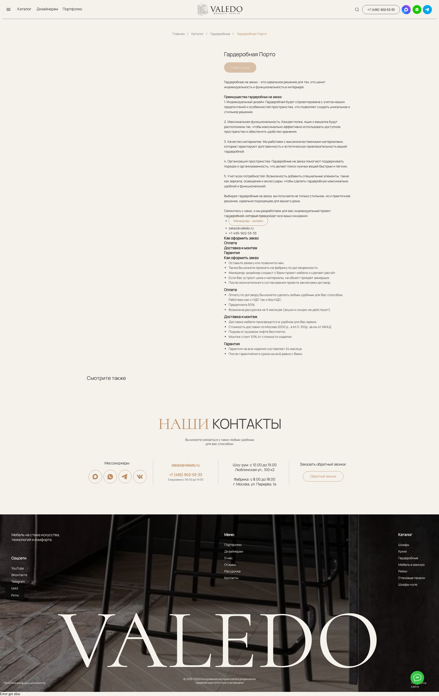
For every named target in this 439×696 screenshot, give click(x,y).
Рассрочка (232, 571)
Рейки (402, 571)
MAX (14, 588)
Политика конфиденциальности (25, 683)
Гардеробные (220, 34)
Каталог (24, 8)
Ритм (15, 595)
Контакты (231, 578)
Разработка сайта (418, 684)
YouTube (17, 568)
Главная (178, 34)
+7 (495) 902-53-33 (185, 474)
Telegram (18, 581)
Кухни (402, 551)
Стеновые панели (411, 578)
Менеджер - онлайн (248, 221)
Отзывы (230, 564)
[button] (8, 9)
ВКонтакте (19, 575)
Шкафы (403, 545)
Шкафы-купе (407, 584)
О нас (228, 558)
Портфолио (72, 8)
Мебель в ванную (411, 564)
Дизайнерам (47, 8)
